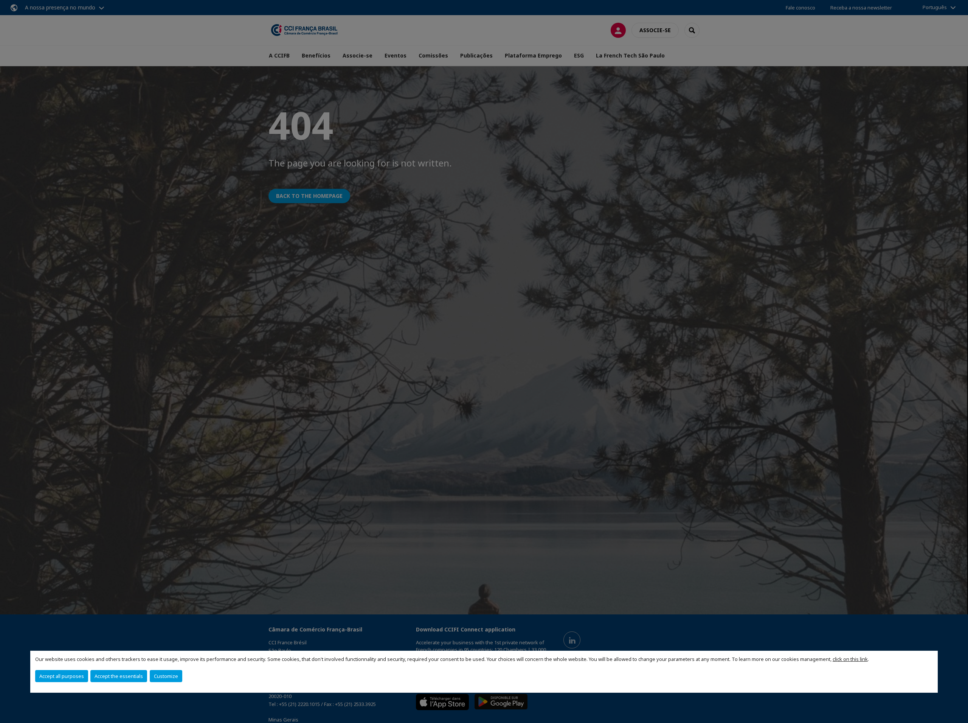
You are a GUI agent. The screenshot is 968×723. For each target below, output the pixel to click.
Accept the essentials (119, 676)
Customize (166, 676)
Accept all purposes (61, 676)
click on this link (850, 659)
